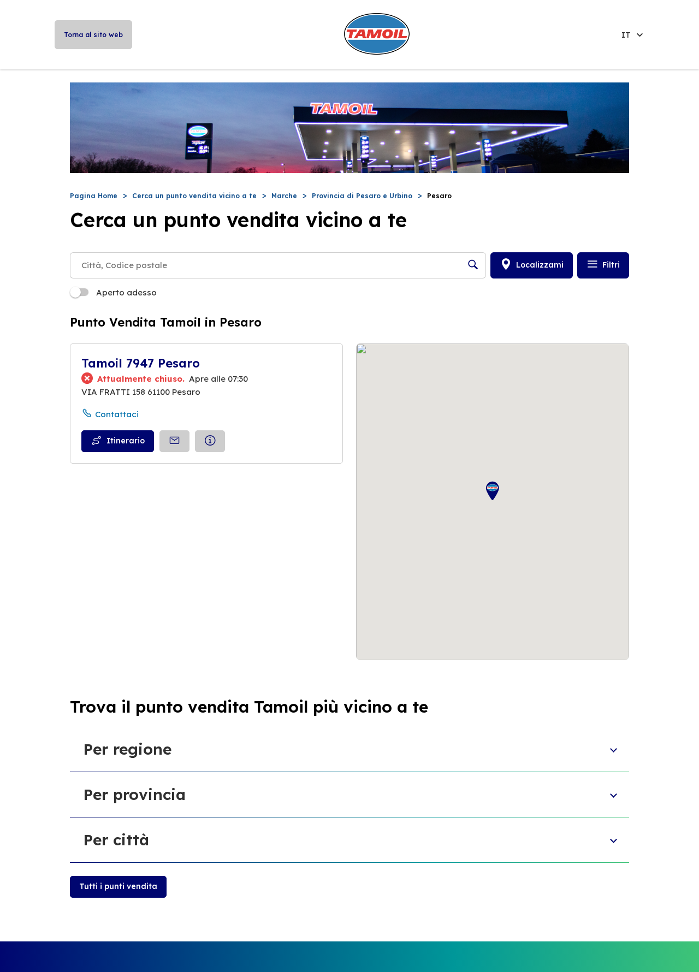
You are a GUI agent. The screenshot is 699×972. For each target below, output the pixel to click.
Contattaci (117, 414)
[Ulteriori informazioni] (210, 441)
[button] (492, 491)
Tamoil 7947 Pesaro (140, 363)
